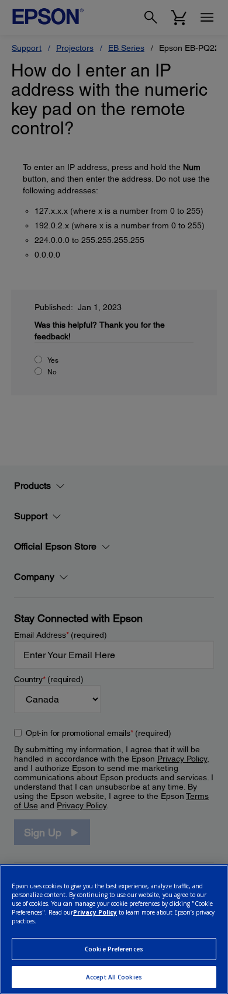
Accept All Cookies (114, 977)
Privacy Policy (95, 912)
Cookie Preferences (114, 949)
